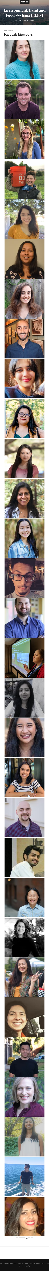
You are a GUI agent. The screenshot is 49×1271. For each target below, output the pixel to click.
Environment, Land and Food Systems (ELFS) (25, 13)
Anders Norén (24, 1266)
